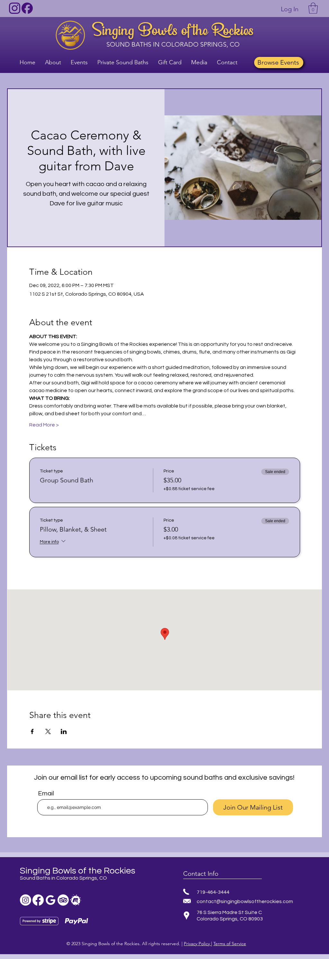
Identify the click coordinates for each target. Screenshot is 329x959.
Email (46, 793)
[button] (313, 8)
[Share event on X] (48, 731)
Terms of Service (229, 943)
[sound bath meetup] (75, 900)
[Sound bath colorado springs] (50, 900)
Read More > (44, 424)
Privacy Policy (197, 943)
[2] (27, 8)
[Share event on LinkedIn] (64, 731)
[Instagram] (25, 900)
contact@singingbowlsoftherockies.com (245, 901)
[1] (14, 8)
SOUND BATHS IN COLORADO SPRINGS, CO (173, 44)
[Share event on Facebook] (32, 731)
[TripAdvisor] (63, 900)
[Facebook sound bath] (38, 900)
